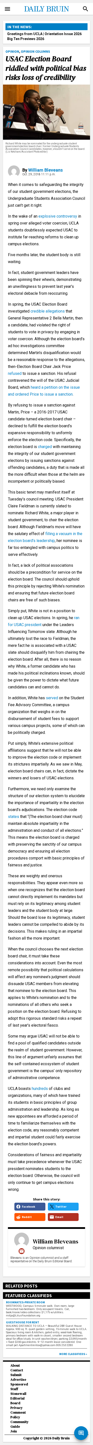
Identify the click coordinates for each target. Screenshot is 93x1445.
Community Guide (19, 1424)
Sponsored (19, 1384)
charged (45, 446)
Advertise (18, 1379)
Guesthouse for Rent (22, 1322)
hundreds (40, 1088)
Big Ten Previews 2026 (25, 39)
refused (15, 373)
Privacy (16, 1407)
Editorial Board (17, 1400)
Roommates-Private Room (25, 1302)
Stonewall (18, 1393)
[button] (85, 8)
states (13, 816)
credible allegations (48, 311)
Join (13, 1431)
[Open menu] (7, 8)
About (15, 1365)
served (52, 698)
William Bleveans (45, 170)
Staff (14, 1389)
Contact (16, 1370)
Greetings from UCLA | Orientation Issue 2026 (44, 34)
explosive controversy (57, 216)
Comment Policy (18, 1415)
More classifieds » (73, 1354)
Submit (16, 1375)
